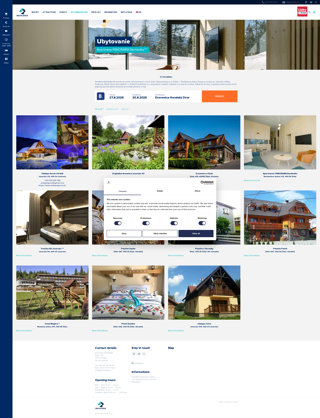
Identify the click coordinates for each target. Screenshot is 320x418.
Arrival (112, 95)
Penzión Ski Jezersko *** (52, 249)
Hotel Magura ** (52, 324)
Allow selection (160, 233)
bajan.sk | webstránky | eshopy (228, 402)
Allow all (196, 233)
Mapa (6, 60)
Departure (136, 95)
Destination (160, 95)
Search (219, 96)
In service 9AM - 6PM (6, 42)
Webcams (6, 32)
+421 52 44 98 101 (269, 2)
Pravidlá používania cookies (143, 377)
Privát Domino (128, 324)
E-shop (6, 15)
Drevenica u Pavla (204, 174)
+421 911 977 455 (107, 368)
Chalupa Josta (204, 324)
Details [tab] (160, 191)
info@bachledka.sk (290, 2)
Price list (6, 24)
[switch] (146, 223)
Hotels (6, 52)
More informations (24, 256)
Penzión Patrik (280, 249)
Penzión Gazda (128, 249)
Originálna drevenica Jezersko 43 (128, 174)
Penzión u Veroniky (204, 249)
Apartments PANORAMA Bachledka (280, 174)
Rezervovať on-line (252, 180)
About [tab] (197, 191)
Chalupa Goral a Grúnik (52, 174)
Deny (124, 233)
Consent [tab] (122, 191)
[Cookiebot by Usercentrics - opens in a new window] (203, 183)
